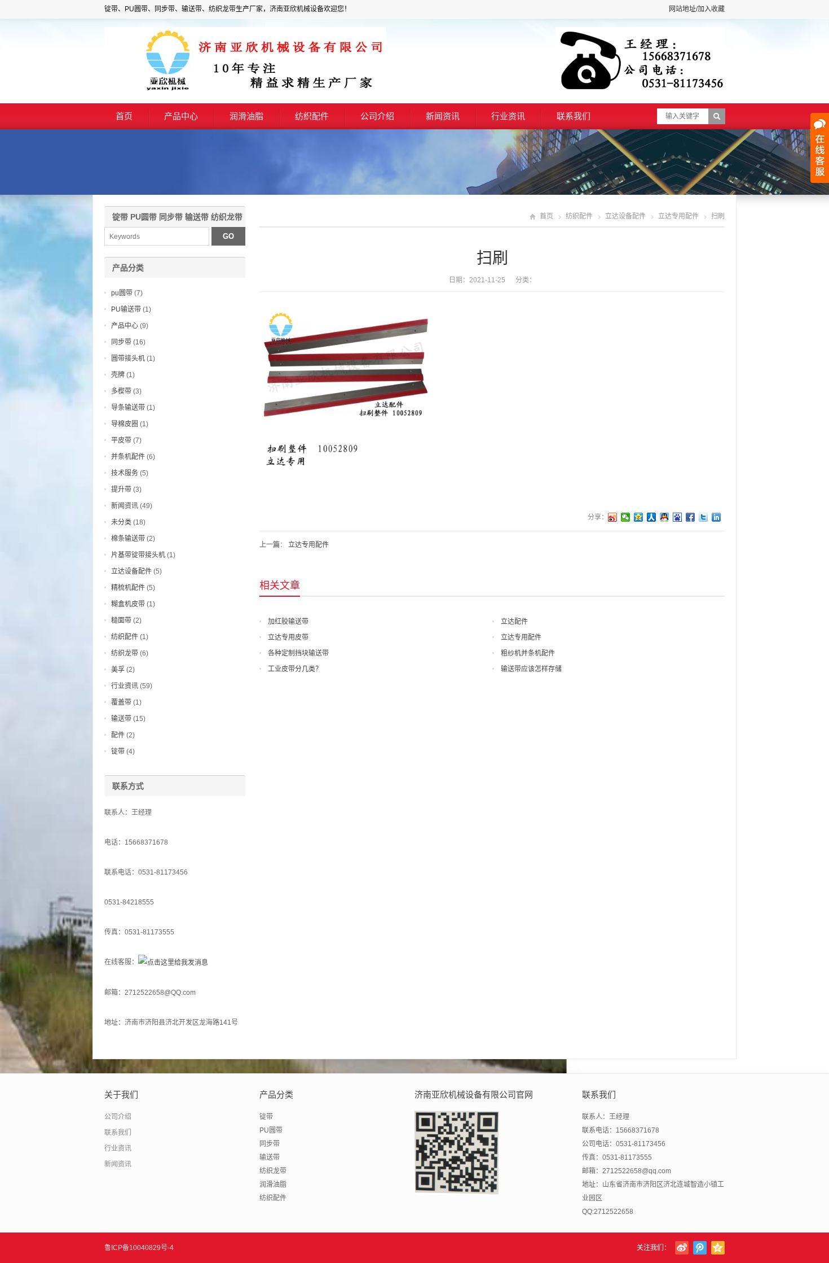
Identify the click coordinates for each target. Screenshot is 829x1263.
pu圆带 (122, 293)
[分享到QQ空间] (638, 517)
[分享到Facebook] (690, 517)
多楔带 (121, 391)
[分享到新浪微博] (613, 517)
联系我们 (573, 116)
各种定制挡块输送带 (298, 653)
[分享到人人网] (651, 517)
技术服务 (124, 473)
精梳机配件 (128, 588)
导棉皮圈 (124, 424)
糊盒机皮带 (128, 604)
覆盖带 (121, 702)
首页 (124, 116)
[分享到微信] (625, 517)
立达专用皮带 (288, 637)
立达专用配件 (678, 216)
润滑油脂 (246, 116)
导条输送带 (128, 408)
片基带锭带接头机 (138, 555)
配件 (118, 735)
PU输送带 (126, 309)
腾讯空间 (718, 1248)
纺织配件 (312, 116)
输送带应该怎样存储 (531, 669)
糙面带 (121, 620)
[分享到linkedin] (716, 517)
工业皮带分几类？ (295, 669)
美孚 (118, 670)
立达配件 (514, 622)
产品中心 (181, 116)
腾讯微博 (700, 1248)
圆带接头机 (128, 358)
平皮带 (121, 440)
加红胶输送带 (288, 622)
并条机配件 (128, 457)
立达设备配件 (625, 216)
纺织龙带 (124, 653)
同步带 (121, 342)
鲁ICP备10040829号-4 (139, 1248)
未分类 (121, 522)
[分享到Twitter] (703, 517)
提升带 (121, 489)
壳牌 (118, 375)
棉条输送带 (128, 539)
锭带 (118, 751)
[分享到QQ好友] (664, 517)
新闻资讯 (443, 116)
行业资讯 (508, 116)
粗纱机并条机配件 (528, 653)
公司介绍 (377, 116)
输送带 (121, 719)
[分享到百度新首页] (677, 517)
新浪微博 (682, 1248)
